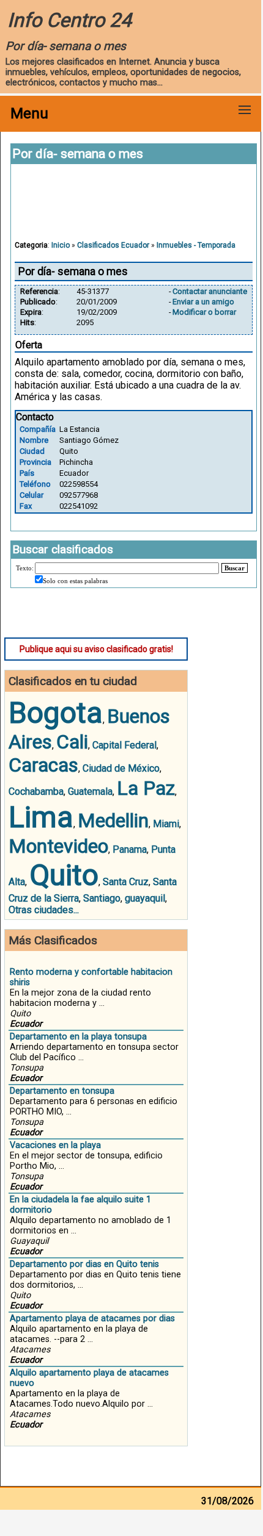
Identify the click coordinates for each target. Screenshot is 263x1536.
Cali (72, 741)
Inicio (60, 245)
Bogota (56, 712)
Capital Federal (124, 745)
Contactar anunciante (209, 291)
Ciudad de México (121, 768)
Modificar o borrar (204, 312)
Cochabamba (36, 791)
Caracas (43, 765)
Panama (130, 849)
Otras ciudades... (44, 910)
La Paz (146, 788)
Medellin (113, 820)
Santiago (101, 898)
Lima (41, 817)
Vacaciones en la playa (55, 1145)
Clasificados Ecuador (113, 245)
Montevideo (58, 846)
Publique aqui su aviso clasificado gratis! (96, 649)
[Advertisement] (134, 208)
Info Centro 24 (69, 20)
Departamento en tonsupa (62, 1091)
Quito (63, 875)
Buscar (234, 568)
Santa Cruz (126, 882)
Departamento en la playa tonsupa (78, 1037)
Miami (166, 824)
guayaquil (145, 898)
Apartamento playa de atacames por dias (92, 1318)
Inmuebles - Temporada (196, 245)
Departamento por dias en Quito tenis (84, 1264)
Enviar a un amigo (203, 301)
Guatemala (90, 791)
